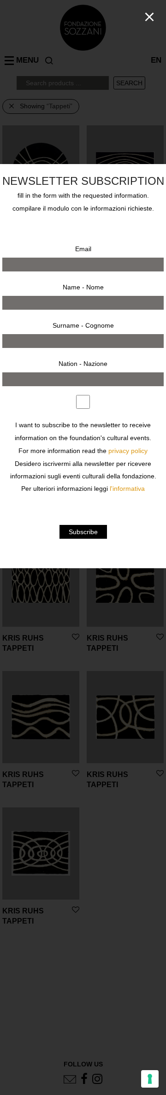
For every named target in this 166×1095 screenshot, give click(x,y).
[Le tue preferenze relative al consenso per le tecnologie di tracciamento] (150, 1079)
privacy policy (128, 450)
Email (83, 249)
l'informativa (127, 488)
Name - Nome (83, 287)
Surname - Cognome (83, 325)
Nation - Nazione (83, 363)
